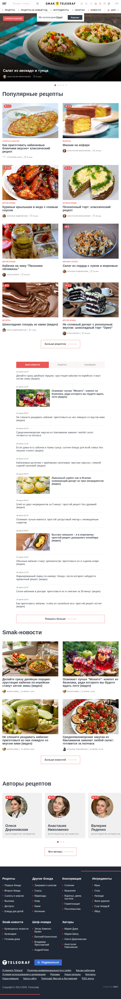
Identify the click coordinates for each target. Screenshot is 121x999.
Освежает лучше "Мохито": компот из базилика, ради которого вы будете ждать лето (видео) (90, 682)
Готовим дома (12, 939)
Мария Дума (71, 929)
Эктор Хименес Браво (43, 930)
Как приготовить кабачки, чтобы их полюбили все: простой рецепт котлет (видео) (59, 605)
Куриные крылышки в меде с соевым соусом (30, 208)
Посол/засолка (72, 909)
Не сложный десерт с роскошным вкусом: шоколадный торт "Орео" (88, 326)
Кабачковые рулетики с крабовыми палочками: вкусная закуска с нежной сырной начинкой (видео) (58, 464)
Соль (97, 890)
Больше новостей (55, 760)
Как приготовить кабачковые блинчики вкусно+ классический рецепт (26, 148)
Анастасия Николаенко (19, 77)
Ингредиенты (61, 10)
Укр (117, 3)
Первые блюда (13, 885)
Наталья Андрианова (17, 216)
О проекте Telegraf (12, 970)
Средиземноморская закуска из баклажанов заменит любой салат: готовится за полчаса (88, 740)
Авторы (68, 922)
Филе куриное (102, 901)
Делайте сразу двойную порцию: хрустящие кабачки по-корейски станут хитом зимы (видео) (26, 682)
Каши (37, 906)
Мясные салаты (70, 261)
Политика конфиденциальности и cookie (49, 970)
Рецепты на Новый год (34, 10)
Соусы (38, 890)
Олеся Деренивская (17, 330)
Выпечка (67, 141)
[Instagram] (104, 3)
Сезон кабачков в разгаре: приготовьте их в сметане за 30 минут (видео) (58, 591)
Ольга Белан (13, 274)
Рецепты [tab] (62, 365)
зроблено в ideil (111, 987)
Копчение (40, 911)
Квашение (70, 890)
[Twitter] (100, 3)
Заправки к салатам (45, 885)
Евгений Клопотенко (46, 936)
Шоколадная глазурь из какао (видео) (30, 324)
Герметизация (72, 904)
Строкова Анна (14, 157)
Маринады (40, 896)
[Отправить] (37, 3)
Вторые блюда (70, 203)
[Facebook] (82, 3)
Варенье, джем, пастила (73, 897)
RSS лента (88, 978)
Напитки (80, 10)
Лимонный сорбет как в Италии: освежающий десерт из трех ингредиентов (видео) (78, 481)
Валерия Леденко (98, 827)
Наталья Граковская (77, 749)
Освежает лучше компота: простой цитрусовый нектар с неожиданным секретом (57, 521)
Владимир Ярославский (42, 943)
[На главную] (60, 3)
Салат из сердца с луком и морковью (90, 265)
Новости (96, 10)
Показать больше (55, 619)
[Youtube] (96, 3)
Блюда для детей (14, 911)
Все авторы (55, 851)
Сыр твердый (101, 906)
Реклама (55, 974)
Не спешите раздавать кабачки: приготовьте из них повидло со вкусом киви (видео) (25, 740)
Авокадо (99, 896)
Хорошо (75, 17)
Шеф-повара (41, 922)
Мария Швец (13, 691)
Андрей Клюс (42, 950)
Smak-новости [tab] (32, 365)
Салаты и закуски (13, 18)
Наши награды (72, 974)
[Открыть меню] (4, 3)
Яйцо (97, 911)
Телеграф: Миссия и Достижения (59, 978)
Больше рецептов (55, 344)
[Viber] (86, 3)
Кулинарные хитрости (16, 929)
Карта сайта (29, 978)
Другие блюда (8, 203)
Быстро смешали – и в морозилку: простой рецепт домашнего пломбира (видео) (75, 537)
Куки (59, 17)
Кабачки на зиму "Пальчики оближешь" (22, 267)
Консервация (71, 878)
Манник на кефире (76, 145)
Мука (97, 885)
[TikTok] (109, 3)
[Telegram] (91, 3)
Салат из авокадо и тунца (25, 71)
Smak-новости (12, 922)
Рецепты (10, 10)
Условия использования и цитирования (24, 974)
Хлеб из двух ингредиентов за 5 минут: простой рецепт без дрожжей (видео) (56, 506)
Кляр (37, 901)
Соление (69, 885)
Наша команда (10, 978)
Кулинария (10, 934)
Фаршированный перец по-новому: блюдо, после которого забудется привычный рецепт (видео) (56, 578)
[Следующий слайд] (118, 10)
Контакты (90, 974)
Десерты (6, 320)
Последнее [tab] (90, 365)
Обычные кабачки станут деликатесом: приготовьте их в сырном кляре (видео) (57, 562)
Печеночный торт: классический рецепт (87, 208)
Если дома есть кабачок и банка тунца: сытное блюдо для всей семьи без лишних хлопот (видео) (59, 449)
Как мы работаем (85, 970)
